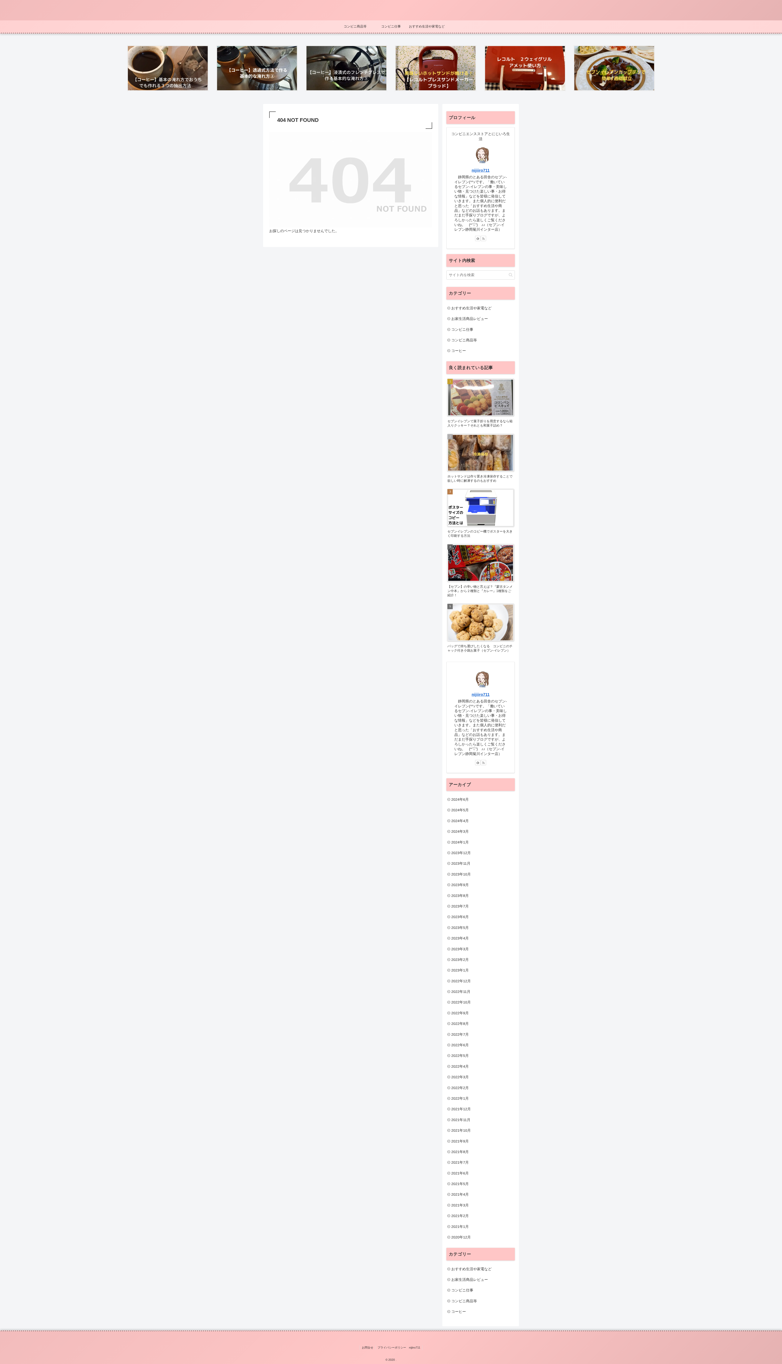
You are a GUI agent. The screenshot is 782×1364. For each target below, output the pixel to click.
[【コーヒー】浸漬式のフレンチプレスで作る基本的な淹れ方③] (346, 68)
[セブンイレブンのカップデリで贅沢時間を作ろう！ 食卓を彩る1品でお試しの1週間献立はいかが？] (614, 68)
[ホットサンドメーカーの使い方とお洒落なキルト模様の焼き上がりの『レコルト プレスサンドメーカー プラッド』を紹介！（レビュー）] (435, 68)
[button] (510, 274)
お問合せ (367, 1347)
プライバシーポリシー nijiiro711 (399, 1347)
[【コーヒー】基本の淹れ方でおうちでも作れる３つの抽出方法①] (168, 68)
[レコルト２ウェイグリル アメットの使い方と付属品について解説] (525, 68)
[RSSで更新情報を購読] (483, 238)
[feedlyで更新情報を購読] (477, 238)
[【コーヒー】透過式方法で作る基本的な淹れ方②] (257, 68)
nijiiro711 (481, 170)
